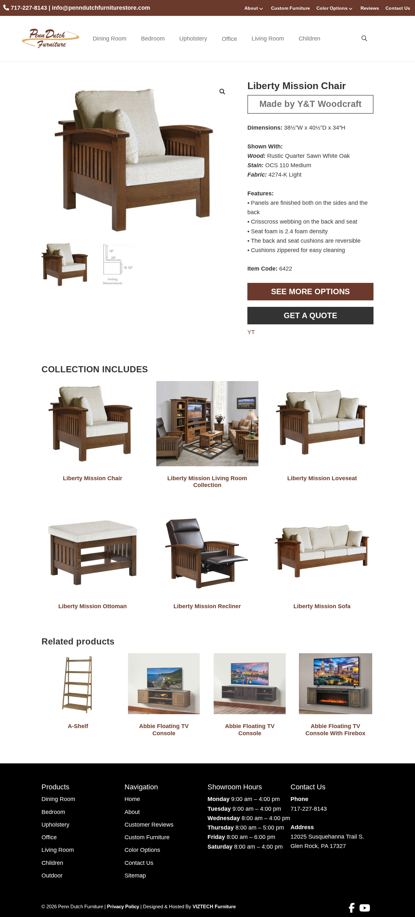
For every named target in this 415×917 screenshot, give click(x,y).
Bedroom (153, 38)
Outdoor (52, 875)
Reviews (370, 8)
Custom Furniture (290, 8)
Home (132, 799)
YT (251, 332)
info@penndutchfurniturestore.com (101, 8)
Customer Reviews (148, 824)
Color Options (332, 8)
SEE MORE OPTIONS (310, 291)
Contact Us (397, 8)
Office (49, 837)
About (251, 8)
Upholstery (193, 38)
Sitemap (135, 875)
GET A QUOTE (310, 315)
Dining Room (109, 38)
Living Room (268, 38)
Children (309, 38)
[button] (222, 92)
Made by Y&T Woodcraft (310, 104)
